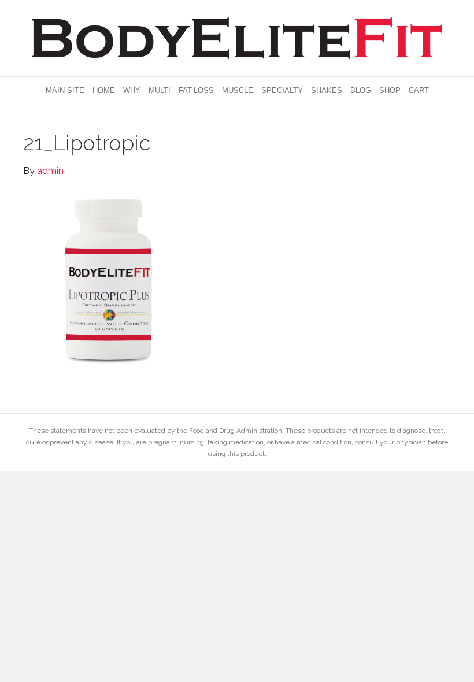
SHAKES (326, 90)
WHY (131, 90)
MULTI (160, 90)
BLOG (360, 90)
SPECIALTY (282, 90)
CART (419, 90)
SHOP (390, 90)
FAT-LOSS (196, 90)
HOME (103, 90)
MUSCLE (237, 90)
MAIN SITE (65, 90)
